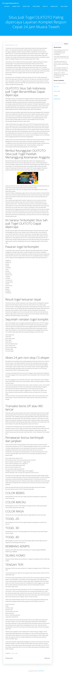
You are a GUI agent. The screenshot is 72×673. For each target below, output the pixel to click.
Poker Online (36, 6)
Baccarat (7, 6)
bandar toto (57, 99)
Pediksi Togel (26, 6)
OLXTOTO (41, 671)
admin (8, 45)
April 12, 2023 (14, 45)
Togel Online (64, 6)
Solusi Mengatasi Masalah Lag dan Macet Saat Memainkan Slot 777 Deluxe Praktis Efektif (61, 69)
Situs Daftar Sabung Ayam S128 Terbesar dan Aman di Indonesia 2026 (61, 58)
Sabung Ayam (54, 6)
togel (17, 189)
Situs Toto (56, 86)
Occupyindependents (10, 3)
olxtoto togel (57, 91)
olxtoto (56, 95)
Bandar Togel (16, 6)
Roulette (45, 6)
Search (66, 44)
